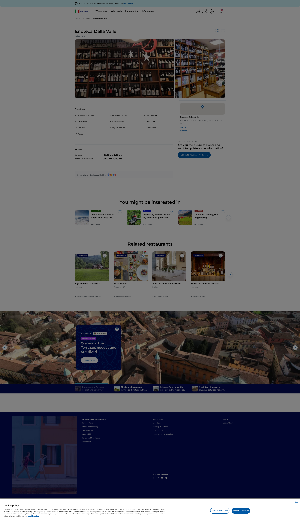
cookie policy (33, 516)
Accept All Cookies (241, 511)
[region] (150, 509)
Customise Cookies (220, 511)
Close (296, 502)
